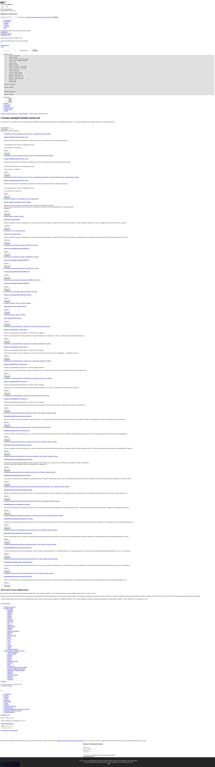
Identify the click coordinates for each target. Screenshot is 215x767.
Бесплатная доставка (10, 706)
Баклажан (10, 610)
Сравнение (4, 32)
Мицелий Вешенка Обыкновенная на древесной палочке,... (18, 562)
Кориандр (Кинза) (12, 661)
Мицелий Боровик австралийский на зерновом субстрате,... (18, 459)
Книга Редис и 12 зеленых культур (12, 234)
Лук (8, 623)
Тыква (9, 647)
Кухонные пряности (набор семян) (17, 667)
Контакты (7, 21)
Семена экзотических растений (18, 67)
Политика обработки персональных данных (16, 709)
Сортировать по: (5, 127)
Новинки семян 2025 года (16, 76)
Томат (9, 644)
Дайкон (9, 616)
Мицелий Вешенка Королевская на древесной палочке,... (18, 547)
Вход (2, 9)
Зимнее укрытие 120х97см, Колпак (12, 318)
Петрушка (10, 679)
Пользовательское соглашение (12, 710)
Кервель (9, 659)
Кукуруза (10, 622)
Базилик (9, 655)
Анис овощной (11, 653)
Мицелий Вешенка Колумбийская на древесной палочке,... (18, 533)
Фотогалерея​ (7, 701)
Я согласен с (34, 17)
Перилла (9, 678)
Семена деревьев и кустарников (18, 66)
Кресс (9, 664)
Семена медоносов (14, 70)
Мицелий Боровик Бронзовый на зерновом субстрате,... (17, 475)
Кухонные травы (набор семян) (16, 669)
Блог (5, 28)
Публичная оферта (9, 712)
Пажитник (10, 676)
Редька (9, 638)
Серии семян (12, 81)
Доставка (6, 26)
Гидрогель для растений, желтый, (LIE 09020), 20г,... (17, 248)
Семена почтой (8, 707)
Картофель (10, 620)
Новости (6, 697)
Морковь (9, 628)
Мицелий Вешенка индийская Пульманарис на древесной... (18, 518)
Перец (9, 634)
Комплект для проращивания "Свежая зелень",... (16, 329)
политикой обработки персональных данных (38, 17)
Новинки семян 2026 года (16, 75)
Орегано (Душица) (12, 675)
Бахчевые (10, 611)
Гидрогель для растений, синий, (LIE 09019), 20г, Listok (17, 294)
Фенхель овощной (12, 649)
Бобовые (9, 613)
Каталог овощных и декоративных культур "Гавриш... (17, 202)
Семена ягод (12, 61)
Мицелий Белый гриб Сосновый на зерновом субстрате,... (18, 445)
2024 (10, 98)
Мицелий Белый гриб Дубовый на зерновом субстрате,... (18, 416)
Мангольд (10, 625)
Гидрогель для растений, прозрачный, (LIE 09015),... (17, 283)
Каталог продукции (14, 55)
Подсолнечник (11, 635)
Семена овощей (13, 57)
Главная (3, 113)
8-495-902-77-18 (5, 35)
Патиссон (10, 632)
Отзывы (6, 704)
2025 (10, 100)
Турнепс (9, 646)
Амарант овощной (12, 652)
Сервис (6, 23)
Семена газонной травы (15, 72)
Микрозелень (11, 626)
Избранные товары (6, 33)
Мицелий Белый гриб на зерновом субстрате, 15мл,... (17, 430)
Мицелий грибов (13, 64)
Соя (8, 643)
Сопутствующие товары (16, 73)
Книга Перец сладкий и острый (11, 219)
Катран (9, 658)
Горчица (9, 656)
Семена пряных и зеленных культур (19, 58)
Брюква (9, 614)
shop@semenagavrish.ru (7, 723)
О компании (7, 20)
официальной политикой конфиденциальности (70, 740)
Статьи (6, 698)
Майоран (10, 673)
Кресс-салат (10, 665)
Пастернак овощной (13, 631)
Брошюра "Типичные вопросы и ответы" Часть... (16, 137)
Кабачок (9, 617)
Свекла (9, 641)
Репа (8, 640)
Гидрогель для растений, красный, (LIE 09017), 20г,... (17, 271)
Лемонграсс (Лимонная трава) (16, 670)
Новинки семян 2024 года (16, 78)
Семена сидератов (14, 69)
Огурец (9, 629)
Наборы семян (13, 79)
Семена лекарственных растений (18, 60)
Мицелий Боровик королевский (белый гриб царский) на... (18, 489)
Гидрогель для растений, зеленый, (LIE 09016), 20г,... (17, 260)
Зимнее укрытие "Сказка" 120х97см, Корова (15, 306)
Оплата (6, 24)
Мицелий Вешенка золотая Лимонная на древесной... (17, 504)
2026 (10, 101)
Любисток (10, 672)
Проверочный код (88, 756)
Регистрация (8, 9)
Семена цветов (13, 63)
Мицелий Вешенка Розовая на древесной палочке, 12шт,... (18, 576)
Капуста (9, 619)
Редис (9, 637)
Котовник (10, 662)
